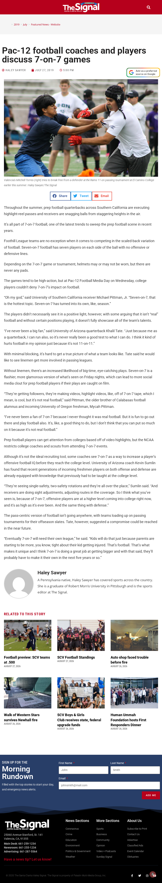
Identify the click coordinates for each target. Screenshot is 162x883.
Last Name (117, 763)
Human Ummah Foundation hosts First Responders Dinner (128, 720)
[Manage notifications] (153, 874)
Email (62, 778)
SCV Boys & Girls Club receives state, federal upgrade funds (79, 720)
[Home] (9, 24)
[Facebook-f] (132, 875)
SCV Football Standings (76, 657)
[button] (13, 8)
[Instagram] (147, 875)
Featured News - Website (45, 24)
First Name (66, 763)
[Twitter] (139, 875)
